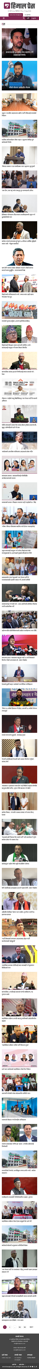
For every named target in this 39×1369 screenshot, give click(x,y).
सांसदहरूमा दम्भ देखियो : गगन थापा (12, 1320)
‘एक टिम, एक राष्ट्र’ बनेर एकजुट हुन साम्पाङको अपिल (17, 190)
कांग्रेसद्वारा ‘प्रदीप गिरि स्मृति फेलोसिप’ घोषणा (15, 864)
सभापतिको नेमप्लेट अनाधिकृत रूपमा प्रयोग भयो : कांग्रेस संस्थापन (19, 1171)
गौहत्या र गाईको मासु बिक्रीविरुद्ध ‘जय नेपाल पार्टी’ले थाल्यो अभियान (19, 399)
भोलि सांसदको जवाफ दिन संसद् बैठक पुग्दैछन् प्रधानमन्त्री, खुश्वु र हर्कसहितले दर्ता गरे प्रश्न (19, 426)
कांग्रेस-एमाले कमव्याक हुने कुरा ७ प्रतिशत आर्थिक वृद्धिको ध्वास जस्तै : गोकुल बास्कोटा (19, 242)
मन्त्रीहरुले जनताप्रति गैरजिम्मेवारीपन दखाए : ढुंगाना (17, 1197)
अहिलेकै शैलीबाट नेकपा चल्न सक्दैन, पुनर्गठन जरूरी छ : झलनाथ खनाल (18, 913)
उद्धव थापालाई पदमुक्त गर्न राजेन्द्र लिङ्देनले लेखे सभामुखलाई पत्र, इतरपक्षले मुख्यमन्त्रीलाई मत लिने (17, 552)
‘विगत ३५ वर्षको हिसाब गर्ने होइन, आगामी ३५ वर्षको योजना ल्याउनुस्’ (19, 709)
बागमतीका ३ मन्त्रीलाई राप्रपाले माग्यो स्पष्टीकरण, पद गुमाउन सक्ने (17, 993)
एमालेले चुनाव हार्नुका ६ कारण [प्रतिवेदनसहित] (15, 321)
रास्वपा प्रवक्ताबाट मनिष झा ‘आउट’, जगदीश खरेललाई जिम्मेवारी (18, 1145)
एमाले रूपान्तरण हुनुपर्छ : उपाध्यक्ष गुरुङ (13, 735)
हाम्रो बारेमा (21, 1365)
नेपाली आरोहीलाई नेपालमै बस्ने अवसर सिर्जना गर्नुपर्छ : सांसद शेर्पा (18, 760)
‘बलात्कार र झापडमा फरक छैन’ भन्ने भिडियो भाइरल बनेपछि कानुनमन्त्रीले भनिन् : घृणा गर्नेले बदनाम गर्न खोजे (19, 787)
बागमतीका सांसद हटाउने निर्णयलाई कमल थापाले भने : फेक (18, 373)
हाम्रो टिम (14, 1365)
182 (20, 1327)
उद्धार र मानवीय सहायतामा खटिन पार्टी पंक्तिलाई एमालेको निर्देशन (19, 114)
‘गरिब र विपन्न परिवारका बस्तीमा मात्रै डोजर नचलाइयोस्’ (18, 526)
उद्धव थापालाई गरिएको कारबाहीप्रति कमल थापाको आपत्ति (19, 1296)
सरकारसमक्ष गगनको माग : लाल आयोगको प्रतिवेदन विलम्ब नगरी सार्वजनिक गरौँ (19, 605)
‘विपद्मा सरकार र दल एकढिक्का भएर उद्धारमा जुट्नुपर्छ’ (18, 166)
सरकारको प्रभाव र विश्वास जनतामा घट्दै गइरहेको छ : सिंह (19, 502)
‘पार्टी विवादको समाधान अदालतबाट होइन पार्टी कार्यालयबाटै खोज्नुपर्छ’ (16, 940)
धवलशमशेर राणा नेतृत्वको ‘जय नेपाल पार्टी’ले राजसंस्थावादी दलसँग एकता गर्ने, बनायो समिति (16, 578)
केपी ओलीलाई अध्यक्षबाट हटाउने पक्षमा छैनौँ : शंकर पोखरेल (19, 888)
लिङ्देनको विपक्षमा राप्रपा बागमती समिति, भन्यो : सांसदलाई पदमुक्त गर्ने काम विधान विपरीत (16, 346)
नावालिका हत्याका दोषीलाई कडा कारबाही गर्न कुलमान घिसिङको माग (18, 966)
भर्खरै (28, 18)
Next (31, 1327)
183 (25, 1327)
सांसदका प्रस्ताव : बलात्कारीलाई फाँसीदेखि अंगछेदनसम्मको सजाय (14, 477)
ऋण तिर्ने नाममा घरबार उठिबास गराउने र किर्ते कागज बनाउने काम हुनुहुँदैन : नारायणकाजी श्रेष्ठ (17, 269)
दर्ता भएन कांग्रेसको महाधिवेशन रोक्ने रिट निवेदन (16, 1069)
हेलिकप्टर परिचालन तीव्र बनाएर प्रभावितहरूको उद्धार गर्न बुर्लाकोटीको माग (18, 216)
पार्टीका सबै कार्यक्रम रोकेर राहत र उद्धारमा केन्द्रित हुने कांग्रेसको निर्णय (18, 141)
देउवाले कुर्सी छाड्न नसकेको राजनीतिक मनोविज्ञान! (17, 684)
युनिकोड (28, 15)
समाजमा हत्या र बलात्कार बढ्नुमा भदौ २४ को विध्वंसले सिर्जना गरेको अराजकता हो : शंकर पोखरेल (18, 659)
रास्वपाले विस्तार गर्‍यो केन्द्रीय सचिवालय (14, 1120)
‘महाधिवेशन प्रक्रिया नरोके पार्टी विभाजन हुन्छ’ (15, 1045)
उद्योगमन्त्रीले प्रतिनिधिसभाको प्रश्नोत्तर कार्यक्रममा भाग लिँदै (19, 630)
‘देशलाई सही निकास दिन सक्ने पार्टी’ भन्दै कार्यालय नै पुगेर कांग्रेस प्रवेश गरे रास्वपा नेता (19, 838)
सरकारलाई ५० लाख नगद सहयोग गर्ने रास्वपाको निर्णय (19, 54)
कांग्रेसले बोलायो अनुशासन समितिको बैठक (14, 1245)
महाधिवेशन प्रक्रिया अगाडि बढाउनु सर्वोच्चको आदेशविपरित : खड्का (19, 1019)
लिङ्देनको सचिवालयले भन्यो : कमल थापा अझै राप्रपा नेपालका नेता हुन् (18, 295)
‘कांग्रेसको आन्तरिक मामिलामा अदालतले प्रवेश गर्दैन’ (17, 451)
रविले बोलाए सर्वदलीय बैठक (19, 87)
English (34, 18)
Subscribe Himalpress (16, 15)
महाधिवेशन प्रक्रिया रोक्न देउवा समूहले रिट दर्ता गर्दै (16, 1221)
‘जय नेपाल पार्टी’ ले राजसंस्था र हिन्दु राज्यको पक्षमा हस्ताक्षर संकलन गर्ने (19, 1270)
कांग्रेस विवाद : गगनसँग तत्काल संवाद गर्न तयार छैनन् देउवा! (18, 813)
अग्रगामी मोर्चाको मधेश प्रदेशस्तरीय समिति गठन (16, 1093)
